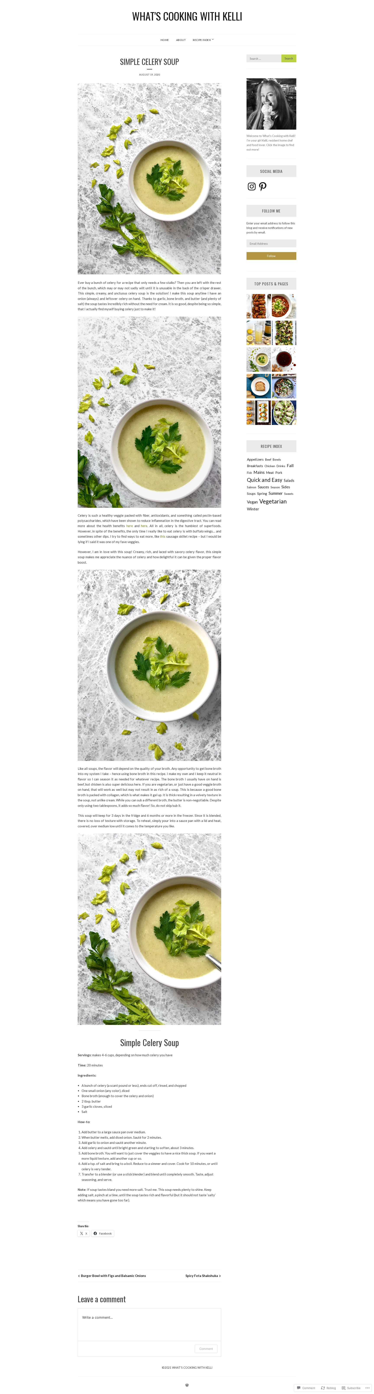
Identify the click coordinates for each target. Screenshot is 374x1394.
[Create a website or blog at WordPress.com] (187, 1385)
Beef (268, 459)
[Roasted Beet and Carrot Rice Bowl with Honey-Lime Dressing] (284, 387)
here (129, 526)
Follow (271, 256)
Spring (262, 493)
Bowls (277, 459)
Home (165, 40)
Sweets (288, 493)
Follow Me (271, 211)
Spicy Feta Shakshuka (201, 1276)
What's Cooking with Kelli (187, 16)
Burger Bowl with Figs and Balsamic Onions (113, 1276)
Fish (249, 472)
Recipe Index (202, 40)
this (162, 536)
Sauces (263, 487)
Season (275, 487)
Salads (289, 480)
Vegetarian (273, 501)
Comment (206, 1349)
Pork (278, 472)
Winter (253, 508)
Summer (276, 493)
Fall (290, 465)
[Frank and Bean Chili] (284, 307)
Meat (270, 472)
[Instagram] (252, 186)
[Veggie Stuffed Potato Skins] (259, 413)
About (181, 40)
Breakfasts (255, 466)
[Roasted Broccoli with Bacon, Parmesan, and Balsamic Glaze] (284, 333)
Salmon (251, 487)
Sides (285, 487)
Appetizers (255, 459)
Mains (258, 472)
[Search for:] (271, 58)
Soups (251, 493)
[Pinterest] (263, 186)
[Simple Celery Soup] (259, 360)
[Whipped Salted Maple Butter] (259, 387)
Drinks (281, 466)
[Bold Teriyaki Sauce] (284, 360)
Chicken (269, 466)
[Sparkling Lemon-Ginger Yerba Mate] (259, 333)
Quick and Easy (264, 480)
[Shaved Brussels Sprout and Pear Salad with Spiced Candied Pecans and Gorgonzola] (284, 413)
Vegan (252, 502)
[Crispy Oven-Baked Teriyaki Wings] (259, 307)
